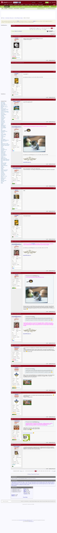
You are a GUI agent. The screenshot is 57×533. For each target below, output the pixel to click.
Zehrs (2, 182)
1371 (40, 29)
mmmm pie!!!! (21, 483)
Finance (29, 4)
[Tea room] (46, 4)
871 (38, 29)
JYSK (2, 133)
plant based (34, 483)
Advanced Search (51, 8)
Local (46, 6)
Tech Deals (11, 4)
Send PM (47, 60)
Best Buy (2, 105)
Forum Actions (16, 8)
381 (32, 29)
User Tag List (13, 25)
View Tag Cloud (13, 485)
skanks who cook (45, 483)
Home (5, 4)
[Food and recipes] (50, 4)
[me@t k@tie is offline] (16, 453)
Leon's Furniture (3, 134)
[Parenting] (51, 4)
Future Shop (3, 120)
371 (51, 28)
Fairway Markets (3, 114)
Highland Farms (3, 125)
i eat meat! (29, 482)
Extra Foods (3, 113)
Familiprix (2, 115)
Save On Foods (3, 163)
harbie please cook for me (15, 482)
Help (50, 2)
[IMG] (24, 490)
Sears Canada (3, 164)
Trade (53, 6)
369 (48, 28)
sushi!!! (49, 483)
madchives (17, 421)
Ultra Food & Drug (4, 176)
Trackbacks (25, 493)
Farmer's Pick (3, 117)
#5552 (54, 71)
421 (34, 29)
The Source (3, 173)
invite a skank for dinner (49, 482)
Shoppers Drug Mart (4, 165)
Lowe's (2, 138)
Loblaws (2, 135)
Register (54, 2)
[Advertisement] (32, 66)
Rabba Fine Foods (4, 158)
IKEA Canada (3, 130)
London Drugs (3, 136)
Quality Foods (3, 157)
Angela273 (16, 347)
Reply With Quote (53, 60)
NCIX (2, 147)
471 (36, 29)
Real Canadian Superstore (5, 159)
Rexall (2, 161)
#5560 (54, 313)
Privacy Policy (52, 501)
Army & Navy (3, 104)
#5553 (54, 99)
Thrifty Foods (3, 174)
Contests (26, 4)
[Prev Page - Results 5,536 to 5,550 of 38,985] (40, 28)
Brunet (2, 107)
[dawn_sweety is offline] (16, 108)
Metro (2, 142)
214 (17, 358)
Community (10, 8)
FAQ (2, 8)
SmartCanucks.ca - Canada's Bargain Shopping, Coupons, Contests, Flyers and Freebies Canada (37, 501)
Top (32, 6)
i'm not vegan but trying (41, 482)
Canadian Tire (3, 110)
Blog (2, 6)
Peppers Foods (3, 151)
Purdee (16, 38)
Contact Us (22, 501)
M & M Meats (3, 139)
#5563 (54, 392)
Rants (36, 4)
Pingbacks (13, 494)
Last (44, 29)
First (38, 28)
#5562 (54, 365)
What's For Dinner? (18, 31)
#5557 (54, 213)
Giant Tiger (2, 121)
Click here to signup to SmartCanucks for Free (18, 62)
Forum (7, 6)
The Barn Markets (4, 170)
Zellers (2, 183)
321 (44, 28)
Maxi (1, 141)
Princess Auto (3, 155)
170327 (51, 31)
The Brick (2, 172)
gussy (16, 190)
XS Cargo (2, 181)
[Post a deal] (54, 4)
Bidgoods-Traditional (4, 106)
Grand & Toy (3, 122)
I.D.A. (2, 128)
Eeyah (16, 274)
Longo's (2, 137)
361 (46, 28)
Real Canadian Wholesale (5, 160)
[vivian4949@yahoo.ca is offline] (16, 135)
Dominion (2, 112)
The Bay (2, 171)
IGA (1, 129)
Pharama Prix (3, 152)
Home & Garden (40, 4)
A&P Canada (3, 103)
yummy (28, 484)
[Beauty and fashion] (48, 4)
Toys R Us (2, 175)
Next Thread (36, 474)
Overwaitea (3, 148)
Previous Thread (31, 474)
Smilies (25, 489)
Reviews (33, 4)
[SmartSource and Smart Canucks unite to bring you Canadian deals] (5, 96)
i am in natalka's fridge (23, 482)
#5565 (54, 444)
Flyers (18, 4)
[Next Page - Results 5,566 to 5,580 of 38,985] (43, 29)
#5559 (54, 272)
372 (53, 28)
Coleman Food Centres (4, 111)
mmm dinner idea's (16, 483)
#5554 (54, 123)
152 (17, 180)
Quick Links (22, 8)
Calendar (5, 8)
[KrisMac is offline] (16, 81)
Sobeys (2, 166)
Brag (40, 6)
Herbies (2, 124)
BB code (25, 488)
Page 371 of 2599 (33, 28)
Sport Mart (2, 167)
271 (42, 28)
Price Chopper (3, 154)
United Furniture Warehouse (3, 178)
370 (50, 28)
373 (30, 29)
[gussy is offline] (16, 196)
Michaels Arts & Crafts (4, 143)
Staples (2, 168)
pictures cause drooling (28, 483)
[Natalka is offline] (16, 375)
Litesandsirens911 (17, 168)
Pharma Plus (3, 153)
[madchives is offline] (16, 427)
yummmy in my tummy (23, 484)
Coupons (15, 4)
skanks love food (39, 483)
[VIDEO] (25, 491)
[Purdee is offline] (16, 45)
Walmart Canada (3, 180)
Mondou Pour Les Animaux (5, 144)
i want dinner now (34, 482)
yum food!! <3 (16, 484)
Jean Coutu (3, 132)
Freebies (22, 4)
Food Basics (3, 118)
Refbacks (13, 495)
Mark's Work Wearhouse (5, 140)
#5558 (54, 241)
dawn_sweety (16, 101)
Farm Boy (2, 116)
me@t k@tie (16, 446)
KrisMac (16, 73)
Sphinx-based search (31, 521)
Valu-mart (2, 179)
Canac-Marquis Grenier (4, 109)
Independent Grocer (4, 131)
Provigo (2, 156)
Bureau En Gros (3, 108)
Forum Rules (25, 497)
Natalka (16, 367)
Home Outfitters (3, 127)
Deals (8, 4)
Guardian (2, 123)
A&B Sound (3, 102)
